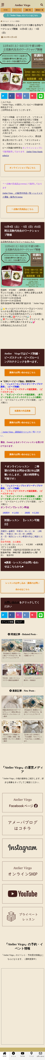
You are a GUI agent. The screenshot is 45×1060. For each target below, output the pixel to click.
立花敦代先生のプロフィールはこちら (18, 242)
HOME (6, 10)
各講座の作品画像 (22, 411)
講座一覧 (28, 10)
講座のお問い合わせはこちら (23, 372)
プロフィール (17, 10)
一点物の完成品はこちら (23, 209)
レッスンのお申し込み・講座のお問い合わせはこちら (23, 586)
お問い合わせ (11, 602)
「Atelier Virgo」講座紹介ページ (15, 432)
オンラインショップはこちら (23, 168)
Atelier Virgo (22, 5)
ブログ (20, 622)
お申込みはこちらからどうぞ (14, 325)
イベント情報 (8, 622)
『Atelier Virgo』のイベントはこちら (23, 15)
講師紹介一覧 (39, 10)
